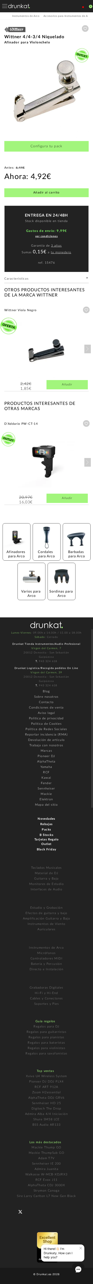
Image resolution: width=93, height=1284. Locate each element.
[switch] (9, 1277)
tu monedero (61, 252)
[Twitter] (22, 1213)
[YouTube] (30, 1211)
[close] (80, 1248)
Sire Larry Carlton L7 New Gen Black (46, 1196)
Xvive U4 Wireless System (46, 1076)
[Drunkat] (19, 6)
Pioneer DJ (46, 756)
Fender (46, 783)
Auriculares (46, 929)
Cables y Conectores (46, 998)
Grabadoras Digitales (46, 987)
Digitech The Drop (46, 1108)
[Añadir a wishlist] (85, 28)
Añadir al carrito (46, 192)
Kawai (46, 777)
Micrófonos (46, 953)
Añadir (67, 384)
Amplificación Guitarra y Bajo (46, 918)
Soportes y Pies (46, 1003)
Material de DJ (46, 873)
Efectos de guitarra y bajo (46, 913)
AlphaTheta (46, 761)
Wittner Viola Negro (20, 310)
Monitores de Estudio (46, 884)
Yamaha (46, 767)
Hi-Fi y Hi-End (46, 993)
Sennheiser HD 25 (46, 1103)
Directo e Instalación (46, 969)
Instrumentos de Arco (46, 947)
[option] (46, 93)
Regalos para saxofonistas (46, 1053)
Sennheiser (46, 788)
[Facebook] (13, 1211)
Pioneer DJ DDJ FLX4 (46, 1081)
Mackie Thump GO (46, 1147)
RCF (46, 772)
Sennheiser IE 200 (46, 1163)
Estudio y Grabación (46, 907)
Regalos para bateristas (46, 1042)
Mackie (46, 794)
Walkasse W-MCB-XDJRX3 (46, 1174)
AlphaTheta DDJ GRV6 (46, 1097)
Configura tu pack (46, 146)
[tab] (46, 280)
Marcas (46, 750)
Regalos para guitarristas (46, 1032)
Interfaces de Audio (47, 889)
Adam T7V (46, 1158)
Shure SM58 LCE (46, 1119)
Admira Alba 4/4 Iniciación (46, 1114)
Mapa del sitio (46, 804)
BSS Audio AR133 (46, 1124)
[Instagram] (39, 1211)
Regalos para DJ (46, 1026)
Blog (46, 691)
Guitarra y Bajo (46, 878)
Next (87, 349)
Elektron (46, 799)
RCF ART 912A (46, 1087)
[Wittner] (15, 32)
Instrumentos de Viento (47, 924)
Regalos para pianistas (46, 1037)
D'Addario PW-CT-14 (21, 423)
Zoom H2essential (46, 1092)
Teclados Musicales (46, 867)
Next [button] (86, 93)
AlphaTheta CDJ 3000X (46, 1185)
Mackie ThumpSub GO (46, 1152)
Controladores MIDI (46, 958)
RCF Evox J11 (46, 1179)
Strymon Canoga (47, 1190)
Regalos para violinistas (47, 1048)
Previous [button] (6, 93)
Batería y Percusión (46, 963)
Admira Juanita (47, 1169)
